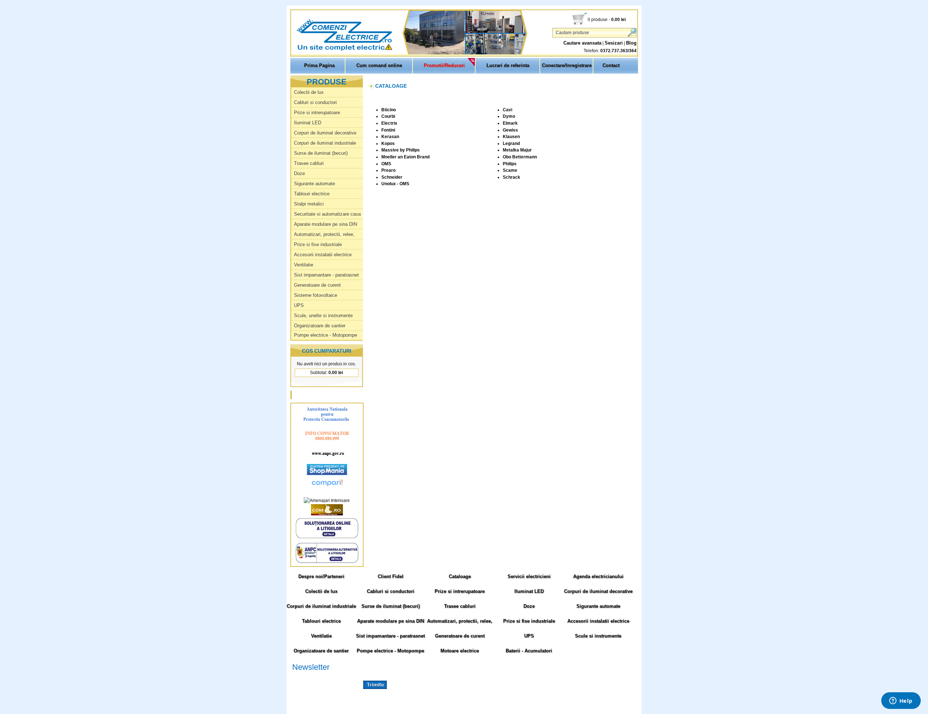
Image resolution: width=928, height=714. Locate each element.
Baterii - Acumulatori (529, 650)
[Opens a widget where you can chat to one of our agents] (901, 701)
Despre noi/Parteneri (321, 576)
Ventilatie (303, 264)
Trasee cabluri (309, 163)
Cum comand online (379, 65)
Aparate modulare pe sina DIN (325, 224)
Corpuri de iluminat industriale (325, 143)
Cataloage (460, 576)
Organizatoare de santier (319, 325)
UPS (299, 305)
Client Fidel (390, 576)
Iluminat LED (307, 122)
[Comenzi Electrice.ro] (291, 50)
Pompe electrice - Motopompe (325, 335)
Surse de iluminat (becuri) (321, 153)
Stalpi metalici (309, 204)
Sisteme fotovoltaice (315, 295)
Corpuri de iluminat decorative (325, 133)
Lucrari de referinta (507, 65)
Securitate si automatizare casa (327, 214)
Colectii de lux (309, 92)
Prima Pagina (319, 65)
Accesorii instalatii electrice (323, 254)
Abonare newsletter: (312, 675)
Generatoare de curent (317, 285)
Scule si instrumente (598, 636)
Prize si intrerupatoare (317, 112)
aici (581, 692)
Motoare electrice (459, 650)
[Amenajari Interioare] (327, 500)
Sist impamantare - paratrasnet (326, 275)
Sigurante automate (314, 183)
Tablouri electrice (312, 193)
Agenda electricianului (598, 576)
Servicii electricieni (529, 576)
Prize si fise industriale (318, 244)
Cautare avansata (582, 43)
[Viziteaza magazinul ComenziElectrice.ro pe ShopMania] (327, 473)
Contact (611, 65)
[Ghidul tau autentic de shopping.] (327, 487)
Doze (299, 173)
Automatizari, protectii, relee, (324, 234)
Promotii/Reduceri (444, 65)
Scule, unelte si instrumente (323, 315)
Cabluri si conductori (315, 102)
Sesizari (614, 43)
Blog (631, 43)
